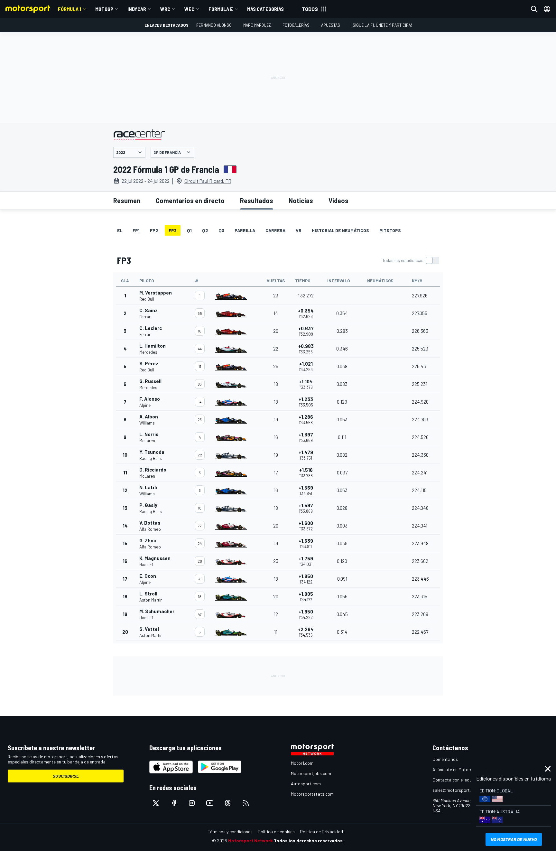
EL (119, 230)
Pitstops (390, 230)
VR (298, 230)
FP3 (173, 230)
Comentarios (445, 759)
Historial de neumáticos (340, 230)
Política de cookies (276, 831)
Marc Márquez (257, 25)
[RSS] (245, 803)
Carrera (275, 230)
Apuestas (330, 25)
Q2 (205, 230)
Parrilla (245, 230)
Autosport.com (306, 783)
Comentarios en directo (190, 200)
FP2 (154, 230)
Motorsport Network (250, 840)
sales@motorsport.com (455, 790)
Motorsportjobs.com (311, 773)
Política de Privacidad (321, 831)
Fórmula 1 (69, 9)
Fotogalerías (296, 25)
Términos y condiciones (230, 831)
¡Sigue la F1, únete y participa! (382, 25)
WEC (189, 9)
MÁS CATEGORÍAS (265, 9)
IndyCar (136, 9)
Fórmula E (220, 9)
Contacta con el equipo (455, 779)
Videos (338, 200)
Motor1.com (302, 763)
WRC (165, 9)
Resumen (126, 200)
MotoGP (104, 9)
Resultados (256, 200)
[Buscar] (534, 9)
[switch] (410, 260)
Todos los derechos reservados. (309, 840)
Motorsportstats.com (312, 794)
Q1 (189, 230)
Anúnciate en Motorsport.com (461, 769)
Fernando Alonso (214, 25)
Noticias (301, 200)
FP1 (136, 230)
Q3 (221, 230)
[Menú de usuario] (547, 9)
